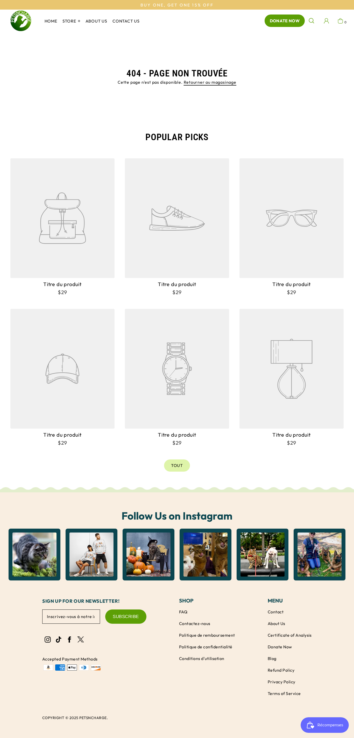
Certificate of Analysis (290, 635)
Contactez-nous (194, 623)
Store (69, 21)
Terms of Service (284, 693)
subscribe (126, 616)
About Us (276, 623)
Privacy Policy (281, 681)
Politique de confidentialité (205, 646)
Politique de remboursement (207, 635)
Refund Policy (281, 670)
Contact (276, 611)
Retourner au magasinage (210, 82)
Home (51, 21)
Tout (177, 465)
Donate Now (285, 20)
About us (96, 21)
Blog (272, 658)
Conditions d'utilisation (201, 658)
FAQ (183, 611)
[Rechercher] (311, 21)
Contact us (126, 21)
